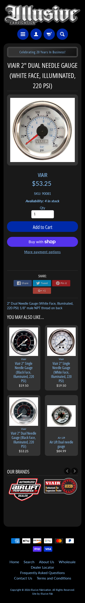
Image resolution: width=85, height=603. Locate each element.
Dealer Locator (42, 567)
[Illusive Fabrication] (42, 15)
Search (29, 562)
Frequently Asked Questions (42, 572)
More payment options (42, 252)
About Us (46, 562)
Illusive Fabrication (41, 589)
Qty (42, 208)
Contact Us (23, 578)
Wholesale (67, 562)
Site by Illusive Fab (42, 593)
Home (14, 562)
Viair (42, 175)
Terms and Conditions (54, 578)
